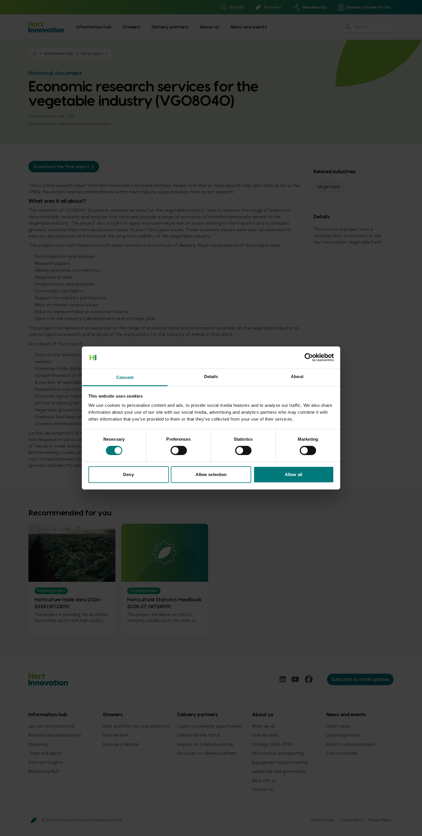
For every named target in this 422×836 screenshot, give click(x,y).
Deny (128, 474)
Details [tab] (211, 376)
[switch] (179, 450)
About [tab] (297, 376)
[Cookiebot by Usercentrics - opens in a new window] (309, 357)
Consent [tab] (124, 377)
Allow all (293, 474)
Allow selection (211, 474)
